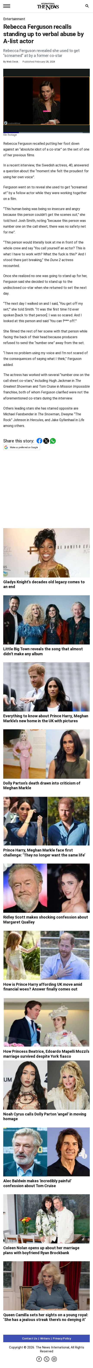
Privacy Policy (62, 1338)
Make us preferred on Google (24, 447)
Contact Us (29, 1338)
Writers (45, 1338)
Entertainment (14, 19)
